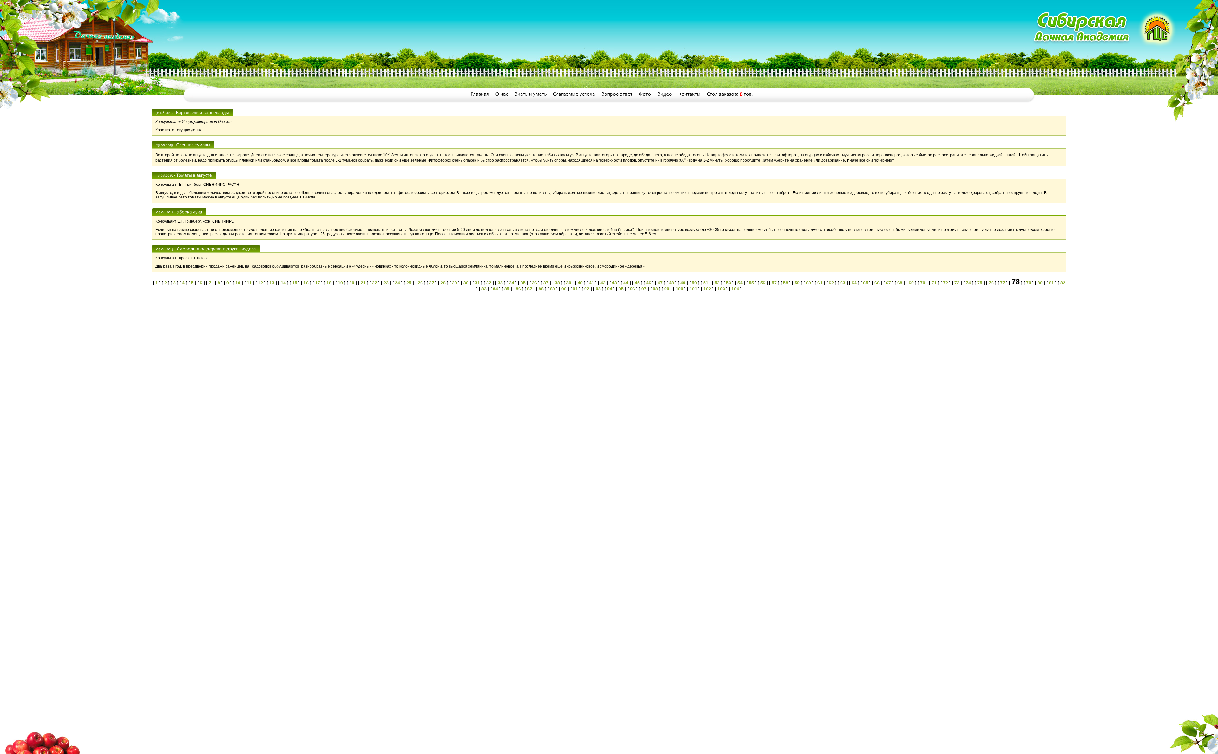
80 (1040, 282)
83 (484, 288)
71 (934, 282)
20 (351, 282)
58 (785, 282)
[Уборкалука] (189, 211)
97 (643, 288)
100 (679, 288)
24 (397, 282)
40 (580, 282)
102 (707, 288)
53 (728, 282)
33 (500, 282)
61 (819, 282)
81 (1051, 282)
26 (420, 282)
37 (545, 282)
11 (249, 282)
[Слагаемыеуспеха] (574, 94)
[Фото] (645, 94)
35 (523, 282)
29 (454, 282)
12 (260, 282)
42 (603, 282)
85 (506, 288)
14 (283, 282)
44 (625, 282)
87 (529, 288)
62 (831, 282)
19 (340, 282)
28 (443, 282)
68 (899, 282)
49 (682, 282)
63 (842, 282)
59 (797, 282)
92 (586, 288)
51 (705, 282)
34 (511, 282)
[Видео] (665, 94)
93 (598, 288)
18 (328, 282)
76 (991, 282)
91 (575, 288)
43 (614, 282)
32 (488, 282)
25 (408, 282)
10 (237, 282)
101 (693, 288)
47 (660, 282)
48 (671, 282)
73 (956, 282)
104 (735, 288)
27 (431, 282)
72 (945, 282)
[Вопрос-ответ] (617, 94)
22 (374, 282)
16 (306, 282)
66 (877, 282)
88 (541, 288)
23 (386, 282)
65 (865, 282)
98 (655, 288)
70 (922, 282)
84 (495, 288)
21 (363, 282)
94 (609, 288)
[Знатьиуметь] (531, 94)
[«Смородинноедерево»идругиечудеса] (216, 248)
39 (568, 282)
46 (648, 282)
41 (591, 282)
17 (317, 282)
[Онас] (501, 94)
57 (774, 282)
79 (1028, 282)
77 (1002, 282)
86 (518, 288)
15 (294, 282)
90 (563, 288)
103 (721, 288)
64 (854, 282)
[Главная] (480, 94)
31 (477, 282)
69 (911, 282)
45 (637, 282)
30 (465, 282)
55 (751, 282)
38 (557, 282)
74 (968, 282)
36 (534, 282)
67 (888, 282)
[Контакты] (689, 94)
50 (694, 282)
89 (552, 288)
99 (666, 288)
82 (1062, 282)
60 (808, 282)
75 (979, 282)
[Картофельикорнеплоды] (202, 112)
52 (717, 282)
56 (762, 282)
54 (740, 282)
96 (632, 288)
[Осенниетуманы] (193, 144)
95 (621, 288)
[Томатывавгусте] (194, 175)
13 (271, 282)
